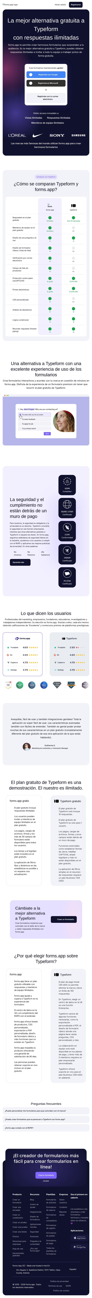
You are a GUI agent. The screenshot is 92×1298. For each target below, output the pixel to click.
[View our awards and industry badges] (46, 685)
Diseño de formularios (35, 1218)
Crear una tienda (20, 1232)
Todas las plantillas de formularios (51, 1251)
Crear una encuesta (17, 1208)
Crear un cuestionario (18, 1216)
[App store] (80, 1238)
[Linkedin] (72, 1203)
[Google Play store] (80, 1247)
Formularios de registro (51, 1226)
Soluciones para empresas (19, 1242)
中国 (72, 1263)
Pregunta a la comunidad (35, 1242)
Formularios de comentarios (51, 1218)
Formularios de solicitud (51, 1201)
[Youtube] (87, 1203)
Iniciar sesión (60, 4)
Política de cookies (61, 1290)
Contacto (63, 1207)
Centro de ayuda (34, 1205)
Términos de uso (55, 1286)
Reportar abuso (63, 1213)
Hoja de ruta (18, 1249)
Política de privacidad (59, 1281)
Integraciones (35, 1212)
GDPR (68, 1286)
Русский (73, 1258)
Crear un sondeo (20, 1222)
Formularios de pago (51, 1242)
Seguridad (34, 1232)
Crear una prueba (20, 1227)
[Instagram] (77, 1203)
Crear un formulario (17, 1201)
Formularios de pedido (51, 1234)
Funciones (34, 1236)
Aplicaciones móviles (35, 1225)
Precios (16, 1236)
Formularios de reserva (51, 1208)
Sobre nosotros (63, 1201)
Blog (32, 1200)
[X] (82, 1203)
